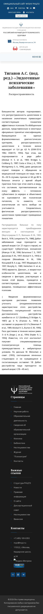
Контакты (30, 12)
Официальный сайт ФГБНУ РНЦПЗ (21, 4)
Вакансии (18, 519)
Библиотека (19, 443)
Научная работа (21, 411)
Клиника (18, 438)
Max (11, 8)
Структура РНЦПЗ (22, 483)
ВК (31, 8)
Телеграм (21, 8)
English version (22, 16)
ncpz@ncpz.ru (20, 542)
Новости (18, 487)
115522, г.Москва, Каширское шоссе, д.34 (22, 552)
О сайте (17, 501)
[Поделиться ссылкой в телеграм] (23, 574)
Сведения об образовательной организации (22, 429)
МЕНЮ (35, 57)
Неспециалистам (22, 447)
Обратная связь (14, 12)
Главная (17, 407)
